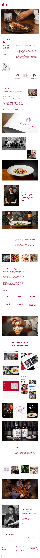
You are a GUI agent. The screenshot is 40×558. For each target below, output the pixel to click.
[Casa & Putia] (26, 537)
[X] (16, 550)
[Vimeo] (23, 550)
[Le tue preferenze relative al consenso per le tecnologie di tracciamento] (1, 556)
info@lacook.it (20, 547)
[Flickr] (21, 550)
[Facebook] (18, 550)
